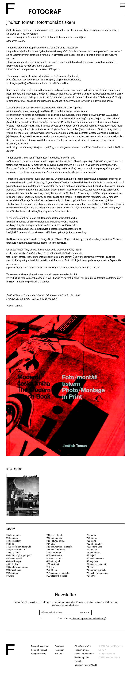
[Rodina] (65, 495)
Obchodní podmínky (84, 653)
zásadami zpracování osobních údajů (89, 618)
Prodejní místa (82, 650)
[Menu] (122, 5)
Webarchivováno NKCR (109, 657)
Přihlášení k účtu (83, 646)
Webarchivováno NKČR (86, 665)
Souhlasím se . (82, 618)
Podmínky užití (82, 657)
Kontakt (78, 661)
